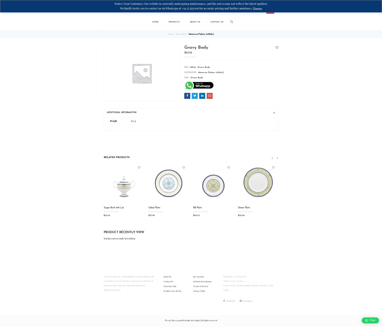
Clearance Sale (170, 286)
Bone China (181, 34)
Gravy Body (197, 78)
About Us (195, 22)
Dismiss (257, 8)
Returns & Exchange (202, 281)
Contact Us (217, 22)
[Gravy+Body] (195, 96)
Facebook (230, 301)
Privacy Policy (199, 291)
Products (174, 22)
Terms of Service (200, 286)
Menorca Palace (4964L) (201, 34)
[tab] (191, 112)
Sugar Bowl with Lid (114, 208)
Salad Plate (154, 208)
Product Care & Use (172, 291)
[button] (370, 320)
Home (155, 22)
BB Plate (197, 208)
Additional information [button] (121, 112)
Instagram (247, 301)
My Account (198, 276)
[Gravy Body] (187, 96)
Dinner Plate (244, 208)
